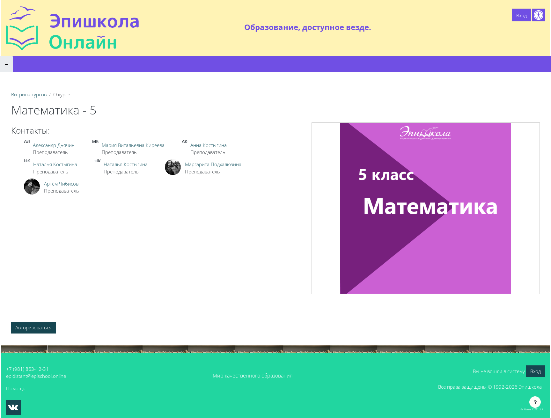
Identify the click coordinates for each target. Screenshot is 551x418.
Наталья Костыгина (55, 164)
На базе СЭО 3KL (532, 409)
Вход (521, 15)
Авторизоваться (33, 327)
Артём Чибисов (61, 183)
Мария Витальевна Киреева (133, 145)
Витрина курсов (29, 94)
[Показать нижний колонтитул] (535, 402)
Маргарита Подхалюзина (213, 164)
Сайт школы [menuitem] (475, 27)
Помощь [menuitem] (505, 27)
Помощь (16, 388)
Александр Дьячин (54, 145)
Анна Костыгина (208, 145)
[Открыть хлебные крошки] (6, 64)
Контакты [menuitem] (531, 27)
